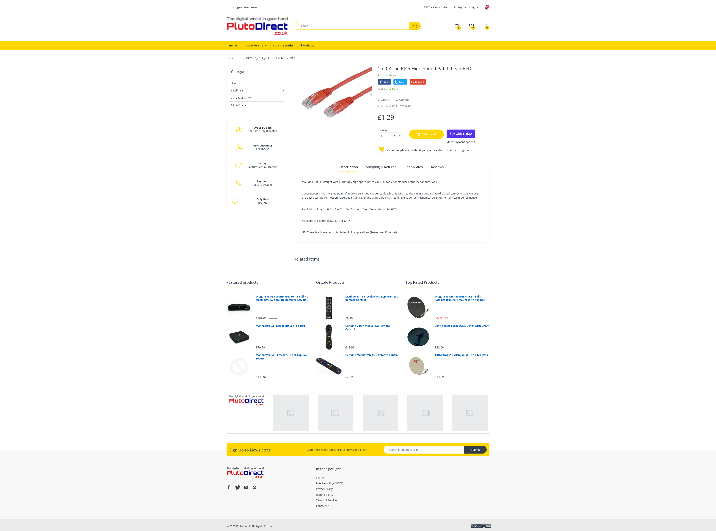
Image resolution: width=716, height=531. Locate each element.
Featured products (242, 282)
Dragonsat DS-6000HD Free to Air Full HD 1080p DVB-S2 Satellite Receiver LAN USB (282, 298)
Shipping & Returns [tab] (381, 167)
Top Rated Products (422, 282)
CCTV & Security (241, 97)
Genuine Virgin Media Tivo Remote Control (367, 327)
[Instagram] (246, 487)
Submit (475, 449)
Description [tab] (348, 167)
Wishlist (385, 99)
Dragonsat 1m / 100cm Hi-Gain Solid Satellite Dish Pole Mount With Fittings (460, 298)
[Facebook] (229, 487)
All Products (238, 105)
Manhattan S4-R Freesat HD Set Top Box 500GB (281, 356)
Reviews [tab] (437, 167)
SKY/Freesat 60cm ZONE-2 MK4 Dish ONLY (462, 326)
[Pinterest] (254, 487)
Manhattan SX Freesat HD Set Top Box (280, 326)
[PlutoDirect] (257, 25)
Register (462, 7)
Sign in (475, 7)
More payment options (461, 142)
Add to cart (429, 134)
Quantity (382, 130)
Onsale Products (330, 282)
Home (230, 58)
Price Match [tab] (413, 167)
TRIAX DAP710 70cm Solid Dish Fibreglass (461, 355)
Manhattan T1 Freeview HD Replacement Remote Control (371, 298)
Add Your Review (387, 75)
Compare (404, 99)
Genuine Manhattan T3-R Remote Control (371, 355)
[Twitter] (237, 487)
